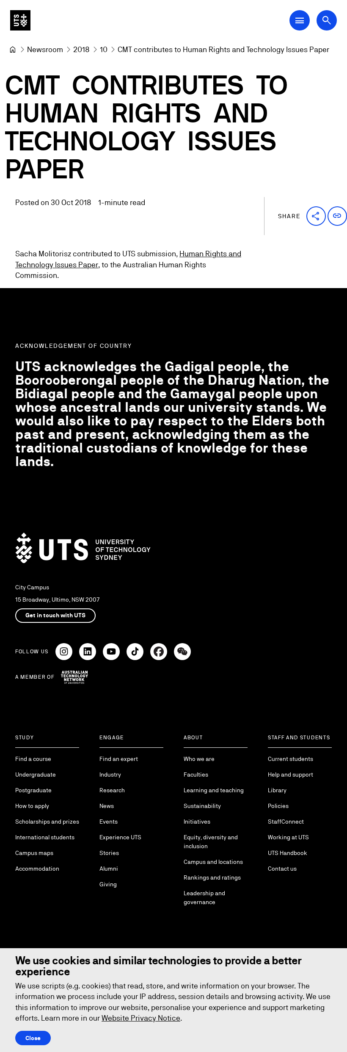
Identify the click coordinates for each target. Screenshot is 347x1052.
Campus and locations (213, 861)
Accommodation (37, 868)
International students (44, 837)
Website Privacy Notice (141, 1017)
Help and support (290, 774)
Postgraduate (33, 790)
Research (112, 790)
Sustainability (202, 805)
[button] (316, 216)
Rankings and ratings (212, 877)
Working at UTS (288, 837)
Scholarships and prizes (47, 821)
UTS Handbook (287, 852)
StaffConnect (286, 821)
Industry (110, 774)
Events (108, 821)
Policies (278, 805)
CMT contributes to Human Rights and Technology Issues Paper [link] (223, 49)
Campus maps (34, 852)
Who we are (199, 758)
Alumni (108, 868)
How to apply (32, 805)
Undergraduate (35, 774)
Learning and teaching (214, 790)
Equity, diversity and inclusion (211, 841)
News (106, 805)
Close (33, 1038)
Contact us (282, 868)
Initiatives (197, 821)
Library (277, 790)
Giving (108, 884)
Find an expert (118, 758)
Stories (109, 852)
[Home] (12, 49)
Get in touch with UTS (55, 615)
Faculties (196, 774)
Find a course (33, 758)
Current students (290, 758)
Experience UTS (120, 837)
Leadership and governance (204, 897)
